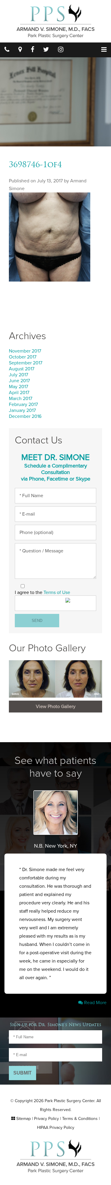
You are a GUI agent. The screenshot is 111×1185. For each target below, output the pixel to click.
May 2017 (18, 387)
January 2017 (22, 410)
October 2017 (22, 357)
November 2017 (25, 351)
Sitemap (23, 1118)
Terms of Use (57, 592)
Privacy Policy (46, 1118)
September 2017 (25, 363)
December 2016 (25, 416)
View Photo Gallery (55, 707)
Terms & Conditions (80, 1118)
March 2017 (20, 399)
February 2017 (23, 404)
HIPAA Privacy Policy (55, 1127)
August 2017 (21, 369)
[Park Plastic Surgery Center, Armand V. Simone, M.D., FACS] (55, 21)
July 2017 (18, 375)
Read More (95, 1003)
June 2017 (19, 381)
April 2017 (19, 393)
